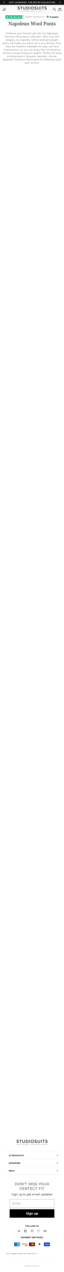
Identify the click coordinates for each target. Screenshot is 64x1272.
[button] (4, 9)
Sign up (32, 1213)
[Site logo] (32, 1143)
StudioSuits (34, 1266)
